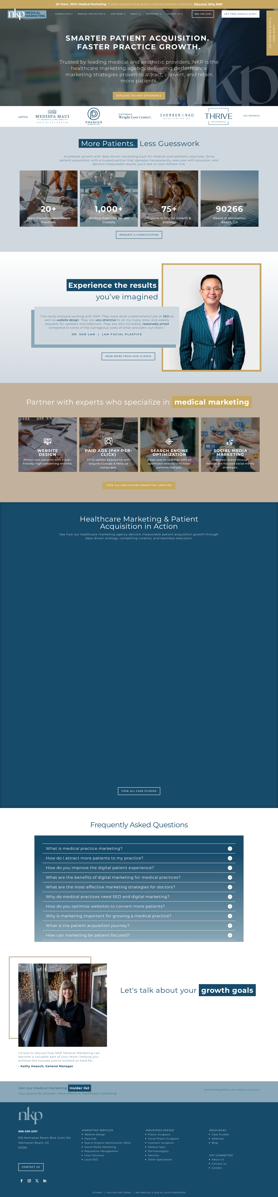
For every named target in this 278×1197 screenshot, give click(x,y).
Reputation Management (101, 1151)
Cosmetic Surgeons (161, 1142)
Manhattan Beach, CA (33, 1142)
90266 (22, 1147)
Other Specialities (160, 1159)
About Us (218, 1159)
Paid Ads (90, 1138)
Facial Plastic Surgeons (163, 1138)
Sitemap (97, 1192)
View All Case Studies (139, 791)
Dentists (153, 1155)
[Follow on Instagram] (29, 1181)
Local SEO (91, 1159)
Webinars (218, 1138)
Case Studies (220, 1134)
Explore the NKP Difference (139, 95)
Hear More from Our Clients (128, 356)
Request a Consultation (139, 234)
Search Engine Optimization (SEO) (107, 1142)
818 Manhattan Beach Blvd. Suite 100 (44, 1137)
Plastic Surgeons (159, 1134)
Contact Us (31, 1167)
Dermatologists (158, 1151)
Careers (217, 1167)
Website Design (94, 1134)
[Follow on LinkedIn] (45, 1181)
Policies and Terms (119, 1192)
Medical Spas (157, 1146)
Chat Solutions (94, 1155)
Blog (215, 1142)
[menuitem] (64, 14)
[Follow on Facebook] (21, 1181)
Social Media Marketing (100, 1146)
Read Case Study (139, 691)
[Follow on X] (37, 1181)
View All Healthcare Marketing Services (139, 485)
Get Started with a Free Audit (272, 33)
